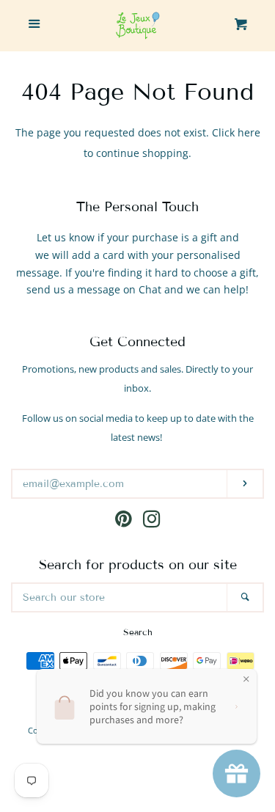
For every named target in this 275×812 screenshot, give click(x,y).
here (249, 132)
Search (138, 631)
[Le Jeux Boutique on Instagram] (152, 522)
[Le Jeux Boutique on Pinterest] (123, 522)
